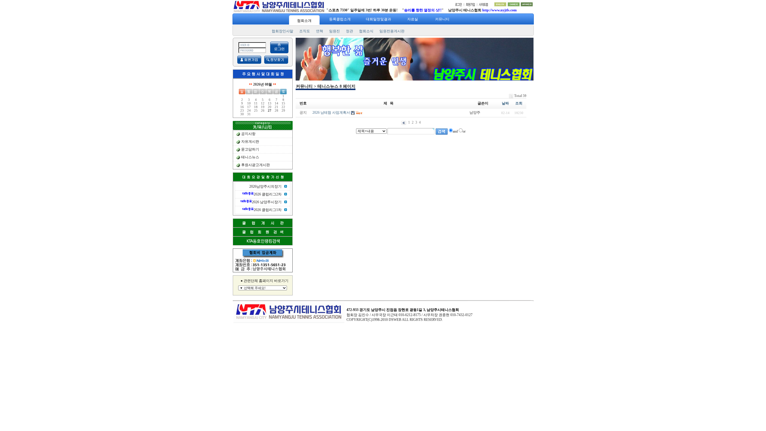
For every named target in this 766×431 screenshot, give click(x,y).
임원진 (334, 31)
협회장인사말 (282, 31)
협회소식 (366, 31)
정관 (349, 31)
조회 (518, 103)
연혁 (319, 31)
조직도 (304, 31)
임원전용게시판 (392, 31)
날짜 (505, 103)
